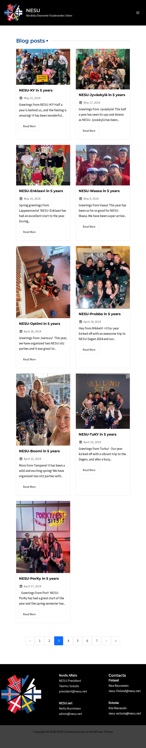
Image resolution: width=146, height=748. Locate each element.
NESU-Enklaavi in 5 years (41, 191)
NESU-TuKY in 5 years (98, 434)
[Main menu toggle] (138, 12)
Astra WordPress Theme (97, 732)
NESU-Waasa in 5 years (99, 191)
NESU (33, 10)
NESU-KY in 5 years (36, 90)
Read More (29, 126)
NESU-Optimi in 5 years (39, 324)
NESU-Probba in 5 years (100, 314)
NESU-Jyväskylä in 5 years (102, 95)
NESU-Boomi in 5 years (39, 451)
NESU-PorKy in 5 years (39, 578)
